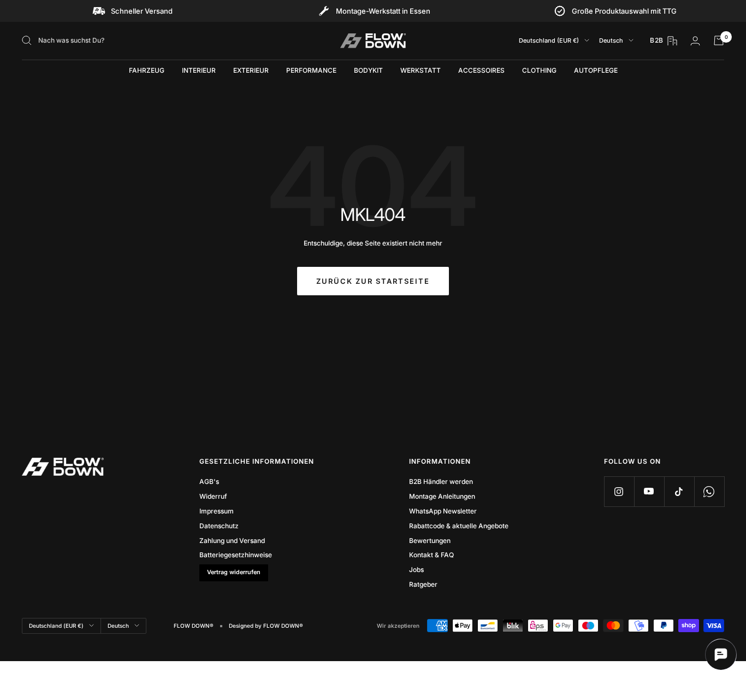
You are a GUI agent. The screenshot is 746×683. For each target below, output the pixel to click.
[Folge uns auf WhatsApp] (709, 491)
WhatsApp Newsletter (443, 511)
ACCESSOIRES (481, 70)
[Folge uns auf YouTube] (649, 491)
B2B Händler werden (441, 481)
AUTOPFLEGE (596, 70)
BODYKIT (368, 70)
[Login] (695, 40)
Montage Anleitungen (442, 496)
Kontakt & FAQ (431, 555)
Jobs (416, 569)
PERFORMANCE (311, 70)
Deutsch (611, 40)
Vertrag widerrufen (233, 572)
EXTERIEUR (251, 70)
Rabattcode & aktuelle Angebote (458, 526)
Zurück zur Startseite (373, 281)
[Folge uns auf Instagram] (619, 491)
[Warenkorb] (718, 40)
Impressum (216, 511)
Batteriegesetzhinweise (235, 555)
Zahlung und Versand (232, 540)
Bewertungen (430, 540)
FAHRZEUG (146, 70)
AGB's (209, 481)
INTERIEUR (199, 70)
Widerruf (213, 496)
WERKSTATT (420, 70)
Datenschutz (219, 526)
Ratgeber (423, 584)
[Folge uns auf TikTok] (679, 491)
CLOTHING (539, 70)
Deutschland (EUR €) (549, 40)
